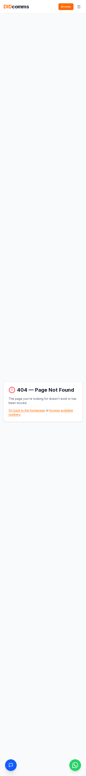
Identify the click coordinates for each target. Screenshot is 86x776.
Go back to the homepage (27, 410)
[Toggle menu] (79, 6)
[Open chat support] (11, 765)
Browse (66, 6)
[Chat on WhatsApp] (75, 765)
